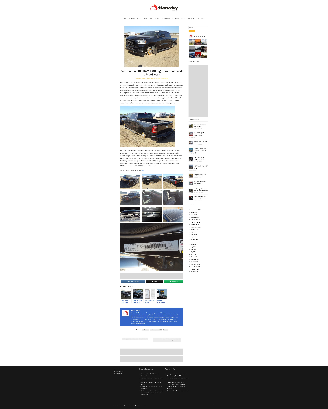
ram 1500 (159, 330)
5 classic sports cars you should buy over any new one (200, 150)
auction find (145, 330)
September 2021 (195, 242)
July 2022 (193, 232)
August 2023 (194, 212)
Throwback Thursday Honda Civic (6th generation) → (169, 340)
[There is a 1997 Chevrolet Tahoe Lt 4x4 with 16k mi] (192, 55)
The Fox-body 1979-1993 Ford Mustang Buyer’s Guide (201, 166)
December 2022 (195, 219)
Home (125, 18)
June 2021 (193, 249)
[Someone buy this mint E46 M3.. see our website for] (198, 49)
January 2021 (194, 261)
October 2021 (194, 239)
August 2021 (194, 244)
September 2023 (196, 210)
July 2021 (193, 247)
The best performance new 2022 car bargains (201, 189)
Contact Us (191, 18)
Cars (150, 18)
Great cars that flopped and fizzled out (177, 391)
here (142, 170)
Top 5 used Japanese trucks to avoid (200, 174)
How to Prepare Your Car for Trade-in (200, 182)
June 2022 (194, 234)
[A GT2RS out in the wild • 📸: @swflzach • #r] (204, 42)
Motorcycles (166, 18)
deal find (152, 330)
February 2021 (195, 259)
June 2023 (194, 214)
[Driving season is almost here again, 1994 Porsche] (204, 55)
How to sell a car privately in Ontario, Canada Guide (200, 133)
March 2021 (194, 257)
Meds (148, 78)
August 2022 (194, 229)
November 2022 (195, 222)
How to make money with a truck (200, 125)
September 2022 (196, 227)
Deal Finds (161, 78)
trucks (165, 330)
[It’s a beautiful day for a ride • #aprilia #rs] (198, 55)
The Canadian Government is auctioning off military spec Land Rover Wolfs (151, 392)
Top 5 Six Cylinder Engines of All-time (200, 158)
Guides (139, 18)
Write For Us (200, 18)
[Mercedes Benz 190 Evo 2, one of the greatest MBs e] (192, 49)
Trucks (157, 18)
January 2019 (194, 271)
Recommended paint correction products (200, 197)
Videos (183, 18)
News (145, 18)
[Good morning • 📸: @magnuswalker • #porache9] (198, 42)
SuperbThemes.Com (139, 405)
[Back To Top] (213, 405)
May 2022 (193, 237)
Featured (132, 18)
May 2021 (193, 252)
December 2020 (195, 264)
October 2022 (195, 224)
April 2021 (194, 254)
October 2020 (195, 269)
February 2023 (195, 217)
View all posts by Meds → (139, 323)
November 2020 (195, 266)
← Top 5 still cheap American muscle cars (135, 339)
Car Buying (175, 18)
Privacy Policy (119, 371)
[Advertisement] (151, 276)
